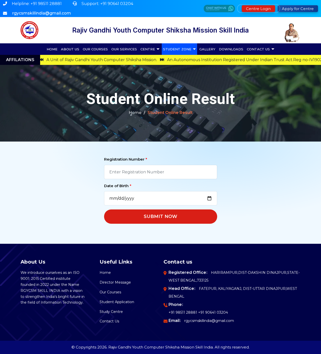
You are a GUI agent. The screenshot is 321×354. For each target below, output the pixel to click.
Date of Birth (117, 185)
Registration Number (125, 159)
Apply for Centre (298, 8)
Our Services (124, 49)
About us (70, 49)
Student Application (117, 302)
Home (52, 49)
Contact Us (258, 49)
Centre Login (258, 8)
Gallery (207, 49)
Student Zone (177, 49)
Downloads (231, 49)
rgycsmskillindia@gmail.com (209, 320)
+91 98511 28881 (183, 312)
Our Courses (95, 49)
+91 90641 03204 (213, 312)
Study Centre (111, 311)
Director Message (115, 282)
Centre (147, 49)
